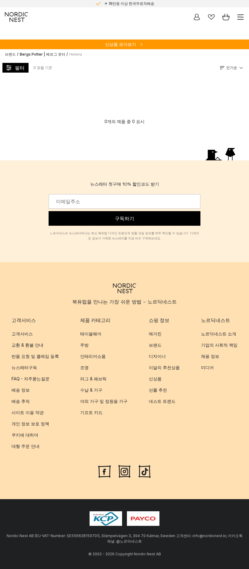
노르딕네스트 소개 (218, 333)
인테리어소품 (93, 356)
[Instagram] (124, 471)
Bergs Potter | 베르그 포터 (42, 54)
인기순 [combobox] (231, 67)
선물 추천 (158, 389)
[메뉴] (240, 17)
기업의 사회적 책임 (219, 345)
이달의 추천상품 (164, 367)
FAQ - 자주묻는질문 (30, 378)
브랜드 (10, 54)
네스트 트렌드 (162, 401)
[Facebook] (104, 471)
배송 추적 (21, 401)
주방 (84, 345)
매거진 (155, 333)
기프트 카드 (91, 412)
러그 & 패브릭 (93, 378)
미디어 (207, 367)
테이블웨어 (90, 333)
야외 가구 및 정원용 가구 (104, 401)
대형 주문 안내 (25, 446)
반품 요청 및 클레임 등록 (35, 356)
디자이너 (157, 356)
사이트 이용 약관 (28, 412)
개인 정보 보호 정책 (30, 423)
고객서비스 (22, 333)
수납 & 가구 (91, 389)
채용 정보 (210, 356)
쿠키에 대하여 (25, 434)
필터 (20, 68)
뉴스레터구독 (24, 367)
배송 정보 (21, 389)
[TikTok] (145, 471)
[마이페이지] (196, 17)
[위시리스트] (211, 17)
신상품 (155, 378)
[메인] (16, 17)
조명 (84, 367)
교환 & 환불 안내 (27, 345)
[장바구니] (226, 17)
